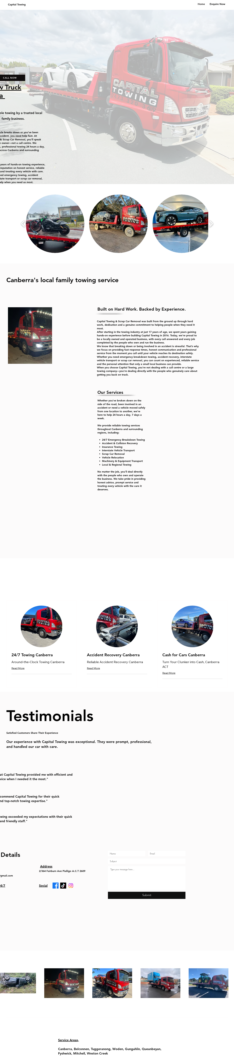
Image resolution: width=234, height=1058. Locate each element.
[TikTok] (63, 886)
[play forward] (211, 223)
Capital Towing (17, 4)
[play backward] (23, 223)
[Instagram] (71, 886)
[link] (41, 655)
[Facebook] (56, 886)
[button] (55, 224)
